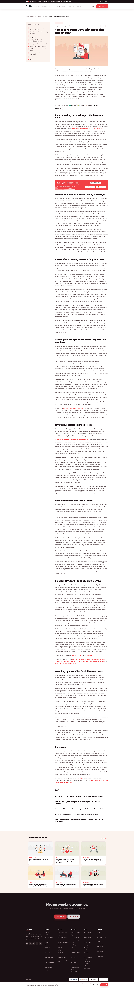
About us (99, 932)
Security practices (88, 945)
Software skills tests (63, 940)
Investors (99, 949)
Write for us (100, 951)
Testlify (79, 778)
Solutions (63, 6)
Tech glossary (74, 971)
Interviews (52, 6)
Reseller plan (48, 947)
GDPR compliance (88, 940)
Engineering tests (62, 957)
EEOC (85, 955)
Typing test (60, 950)
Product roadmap (49, 960)
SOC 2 (85, 950)
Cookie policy (87, 942)
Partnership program (76, 952)
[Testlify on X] (30, 943)
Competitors (74, 957)
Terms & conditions (89, 935)
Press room (100, 946)
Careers (99, 935)
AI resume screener (49, 962)
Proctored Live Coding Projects (95, 661)
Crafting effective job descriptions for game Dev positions (38, 40)
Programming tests (62, 937)
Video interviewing (49, 957)
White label (47, 955)
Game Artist (88, 655)
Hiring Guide (37, 16)
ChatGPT (73, 105)
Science (46, 940)
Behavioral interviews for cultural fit (39, 46)
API (45, 945)
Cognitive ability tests (63, 942)
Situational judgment (63, 945)
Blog (31, 16)
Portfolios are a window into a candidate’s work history (72, 440)
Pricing (58, 6)
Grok (97, 105)
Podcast (73, 947)
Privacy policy (87, 932)
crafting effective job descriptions (73, 408)
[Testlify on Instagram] (33, 943)
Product (36, 6)
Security (86, 947)
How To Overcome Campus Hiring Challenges (86, 659)
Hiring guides (74, 960)
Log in (93, 6)
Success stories (75, 955)
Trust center (87, 968)
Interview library (48, 967)
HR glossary (73, 962)
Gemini (82, 105)
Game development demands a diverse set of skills (87, 129)
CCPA (85, 966)
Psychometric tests (62, 955)
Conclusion (32, 57)
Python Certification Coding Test (65, 664)
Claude (90, 105)
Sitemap (73, 942)
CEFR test (60, 947)
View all (103, 838)
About (79, 6)
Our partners (100, 944)
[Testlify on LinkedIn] (27, 943)
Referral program (75, 950)
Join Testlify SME (75, 937)
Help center (100, 956)
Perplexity (59, 108)
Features (47, 950)
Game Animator (77, 655)
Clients (98, 941)
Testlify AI (47, 932)
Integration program (76, 940)
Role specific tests (62, 932)
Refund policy (87, 937)
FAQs (31, 59)
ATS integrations (49, 937)
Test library (44, 6)
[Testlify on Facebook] (37, 943)
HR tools (73, 965)
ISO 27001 (86, 952)
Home (27, 16)
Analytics (47, 942)
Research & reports (75, 932)
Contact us (100, 954)
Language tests (62, 935)
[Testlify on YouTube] (40, 943)
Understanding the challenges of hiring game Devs (38, 28)
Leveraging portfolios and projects (38, 44)
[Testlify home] (29, 6)
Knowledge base (75, 945)
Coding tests (61, 952)
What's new (47, 952)
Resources (72, 6)
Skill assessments (49, 965)
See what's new (67, 1)
